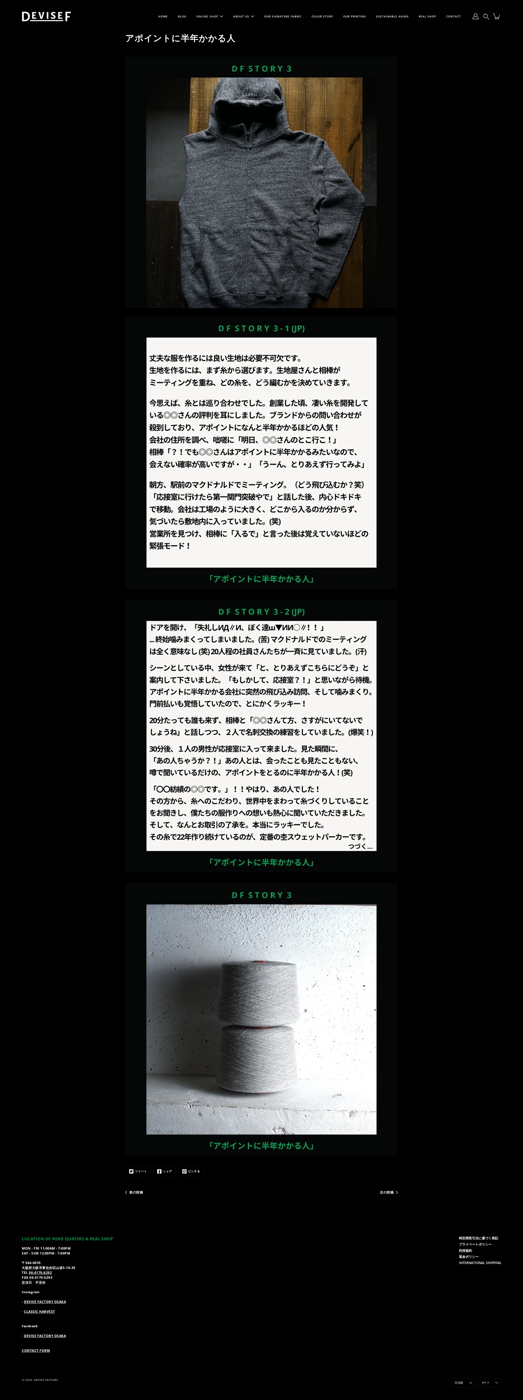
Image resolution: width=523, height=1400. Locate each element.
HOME (163, 16)
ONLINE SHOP (207, 16)
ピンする (194, 1171)
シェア (167, 1171)
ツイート (141, 1171)
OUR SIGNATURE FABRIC (283, 16)
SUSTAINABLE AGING (392, 16)
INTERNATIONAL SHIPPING (480, 1262)
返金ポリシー (469, 1256)
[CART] (496, 16)
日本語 (459, 1382)
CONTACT (453, 16)
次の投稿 (387, 1192)
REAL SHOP (427, 16)
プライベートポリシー (475, 1244)
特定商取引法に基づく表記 (478, 1238)
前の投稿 (136, 1192)
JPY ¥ (485, 1382)
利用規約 (465, 1250)
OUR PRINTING (354, 16)
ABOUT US (241, 16)
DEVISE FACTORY (46, 1380)
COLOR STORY (322, 16)
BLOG (182, 16)
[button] (486, 16)
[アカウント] (475, 16)
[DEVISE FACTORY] (46, 16)
